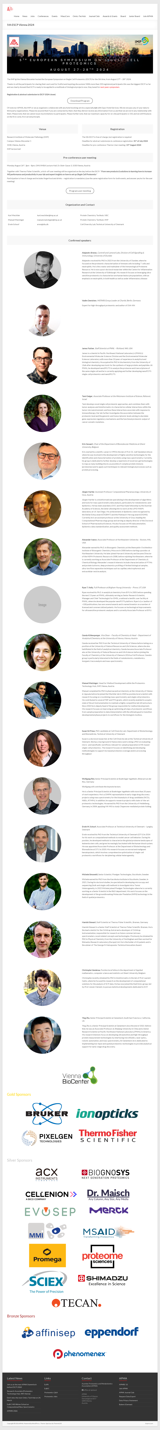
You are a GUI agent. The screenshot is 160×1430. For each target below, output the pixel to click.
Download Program (80, 100)
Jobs (32, 16)
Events (55, 16)
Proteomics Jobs (50, 1396)
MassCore (65, 16)
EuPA (46, 1384)
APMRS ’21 (123, 1384)
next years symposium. (110, 87)
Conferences (43, 16)
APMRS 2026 (12, 1411)
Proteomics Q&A (51, 1392)
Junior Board (134, 16)
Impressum (149, 1423)
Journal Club (94, 16)
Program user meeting (80, 190)
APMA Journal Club (126, 1392)
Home (16, 16)
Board (123, 16)
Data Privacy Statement (128, 1400)
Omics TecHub (79, 16)
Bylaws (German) (125, 1404)
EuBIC (46, 1388)
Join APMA (148, 16)
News (24, 16)
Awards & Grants (110, 16)
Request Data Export (127, 1396)
